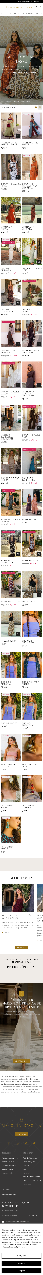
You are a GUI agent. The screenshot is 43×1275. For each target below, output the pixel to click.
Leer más (7, 932)
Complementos (7, 1169)
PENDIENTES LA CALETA (9, 765)
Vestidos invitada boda (10, 1162)
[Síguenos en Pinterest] (25, 1143)
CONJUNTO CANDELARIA (28, 479)
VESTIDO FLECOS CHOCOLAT (30, 352)
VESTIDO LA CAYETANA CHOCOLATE (28, 394)
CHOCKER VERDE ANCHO (30, 683)
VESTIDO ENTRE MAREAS (30, 144)
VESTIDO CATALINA (10, 602)
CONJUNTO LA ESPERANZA (8, 310)
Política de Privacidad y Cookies (13, 1247)
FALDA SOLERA (8, 641)
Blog (24, 1169)
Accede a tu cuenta (9, 1195)
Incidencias (27, 1184)
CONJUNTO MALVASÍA (6, 269)
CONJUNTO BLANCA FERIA (11, 185)
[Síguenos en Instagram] (17, 1143)
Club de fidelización (30, 1158)
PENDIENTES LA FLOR (30, 765)
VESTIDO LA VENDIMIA (28, 228)
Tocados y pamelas (9, 1165)
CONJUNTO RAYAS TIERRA (10, 479)
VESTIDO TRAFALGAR (7, 561)
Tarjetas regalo (7, 1173)
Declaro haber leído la (17, 1221)
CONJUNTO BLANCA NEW (32, 269)
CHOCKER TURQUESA (27, 724)
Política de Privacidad (23, 1221)
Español (36, 1)
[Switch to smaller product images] (40, 107)
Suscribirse (33, 1216)
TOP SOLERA (28, 602)
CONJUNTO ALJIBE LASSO (10, 393)
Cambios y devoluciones (32, 1180)
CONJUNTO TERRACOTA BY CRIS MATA (29, 186)
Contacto (26, 1165)
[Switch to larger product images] (36, 107)
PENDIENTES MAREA (7, 848)
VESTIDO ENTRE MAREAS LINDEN (9, 144)
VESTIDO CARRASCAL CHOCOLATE (7, 437)
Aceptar (21, 1271)
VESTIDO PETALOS (31, 519)
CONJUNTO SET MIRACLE (9, 352)
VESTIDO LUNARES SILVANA (10, 520)
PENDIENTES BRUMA (7, 807)
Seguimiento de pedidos (31, 1176)
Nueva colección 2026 (10, 1158)
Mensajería (26, 1173)
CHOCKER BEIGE (9, 723)
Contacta (21, 1134)
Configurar (21, 1256)
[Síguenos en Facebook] (8, 1143)
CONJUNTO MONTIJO (27, 310)
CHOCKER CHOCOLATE (28, 642)
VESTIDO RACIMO (30, 561)
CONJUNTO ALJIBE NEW (31, 436)
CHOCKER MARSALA (6, 683)
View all (21, 947)
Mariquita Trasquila (7, 102)
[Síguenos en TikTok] (34, 1143)
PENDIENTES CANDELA (28, 807)
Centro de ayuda (29, 1162)
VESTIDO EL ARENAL (7, 228)
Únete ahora (21, 1061)
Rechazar (21, 1263)
